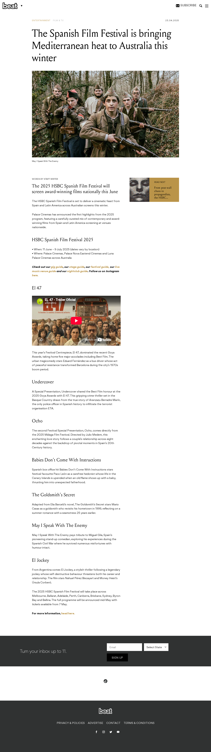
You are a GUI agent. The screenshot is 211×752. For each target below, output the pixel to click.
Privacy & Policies (71, 723)
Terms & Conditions (139, 723)
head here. (68, 613)
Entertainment (41, 21)
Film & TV (58, 21)
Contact (113, 723)
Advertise (95, 723)
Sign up (117, 658)
